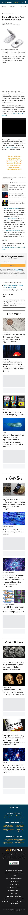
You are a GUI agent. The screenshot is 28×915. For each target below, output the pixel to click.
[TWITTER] (4, 296)
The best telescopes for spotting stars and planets (8, 843)
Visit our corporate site (19, 858)
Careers (14, 893)
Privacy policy (14, 881)
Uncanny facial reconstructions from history (20, 830)
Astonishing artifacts (20, 817)
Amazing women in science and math (20, 826)
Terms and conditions (14, 879)
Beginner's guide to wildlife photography (19, 840)
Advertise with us (14, 887)
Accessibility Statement (14, 870)
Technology (4, 13)
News (18, 25)
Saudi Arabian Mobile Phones (12, 231)
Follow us (15, 52)
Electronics (11, 13)
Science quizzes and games (8, 840)
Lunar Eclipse (23, 6)
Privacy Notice (19, 270)
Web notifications (14, 890)
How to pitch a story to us (14, 899)
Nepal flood (12, 6)
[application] (14, 126)
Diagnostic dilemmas (8, 817)
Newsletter (23, 52)
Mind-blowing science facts (19, 843)
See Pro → (17, 2)
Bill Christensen (8, 23)
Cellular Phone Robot (10, 219)
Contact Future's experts (14, 873)
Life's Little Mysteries (8, 815)
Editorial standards (14, 896)
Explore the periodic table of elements (8, 830)
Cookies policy (14, 884)
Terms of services (17, 269)
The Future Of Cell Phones (11, 208)
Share (6, 52)
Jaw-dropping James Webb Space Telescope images (8, 826)
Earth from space (19, 815)
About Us (14, 876)
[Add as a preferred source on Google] (14, 863)
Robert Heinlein (10, 147)
